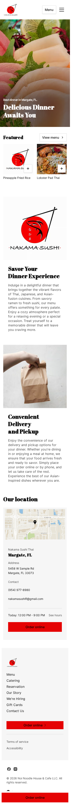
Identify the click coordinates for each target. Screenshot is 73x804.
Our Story (13, 693)
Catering (13, 680)
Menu (49, 10)
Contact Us (15, 711)
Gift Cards (14, 705)
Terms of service (17, 741)
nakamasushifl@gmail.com (25, 599)
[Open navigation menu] (62, 10)
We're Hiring (15, 699)
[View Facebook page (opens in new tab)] (8, 769)
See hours (55, 615)
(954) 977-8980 (19, 591)
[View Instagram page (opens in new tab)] (15, 769)
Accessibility (14, 748)
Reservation (15, 687)
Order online (35, 627)
